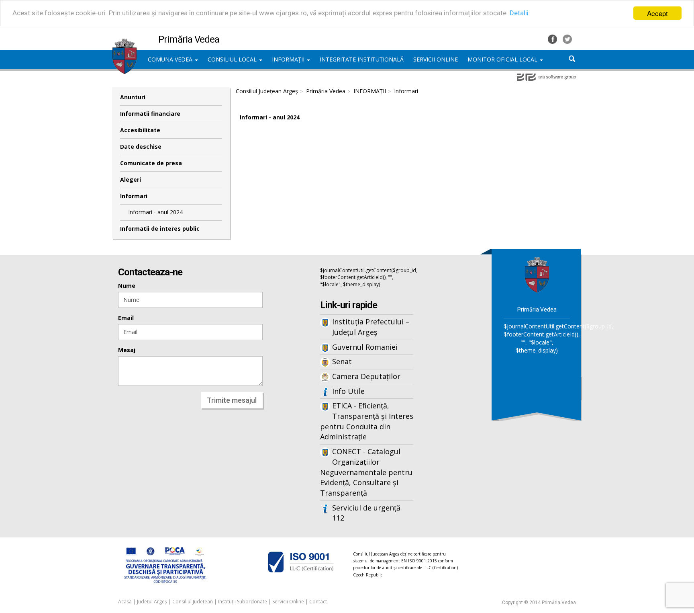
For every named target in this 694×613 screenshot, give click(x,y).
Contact (318, 601)
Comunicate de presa (151, 163)
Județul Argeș (152, 601)
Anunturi (132, 97)
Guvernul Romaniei (365, 347)
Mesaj (126, 350)
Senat (342, 361)
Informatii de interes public (160, 228)
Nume (126, 285)
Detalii (519, 13)
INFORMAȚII (289, 59)
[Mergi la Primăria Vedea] (537, 274)
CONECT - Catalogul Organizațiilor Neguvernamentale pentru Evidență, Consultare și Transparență (366, 472)
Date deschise (140, 146)
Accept (657, 13)
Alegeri (130, 179)
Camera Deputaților (366, 376)
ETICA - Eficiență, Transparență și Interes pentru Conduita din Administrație (366, 421)
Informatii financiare (150, 113)
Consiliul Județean (192, 601)
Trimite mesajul (232, 400)
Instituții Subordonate (242, 601)
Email (126, 318)
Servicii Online (288, 601)
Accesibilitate (140, 130)
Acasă (125, 601)
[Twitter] (567, 38)
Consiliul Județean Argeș (267, 91)
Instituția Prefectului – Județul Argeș (371, 327)
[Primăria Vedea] (124, 42)
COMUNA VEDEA (171, 59)
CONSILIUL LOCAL (233, 59)
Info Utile (348, 391)
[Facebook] (553, 38)
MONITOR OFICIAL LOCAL (503, 59)
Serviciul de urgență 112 (366, 513)
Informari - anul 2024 (155, 212)
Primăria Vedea (325, 91)
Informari (133, 196)
